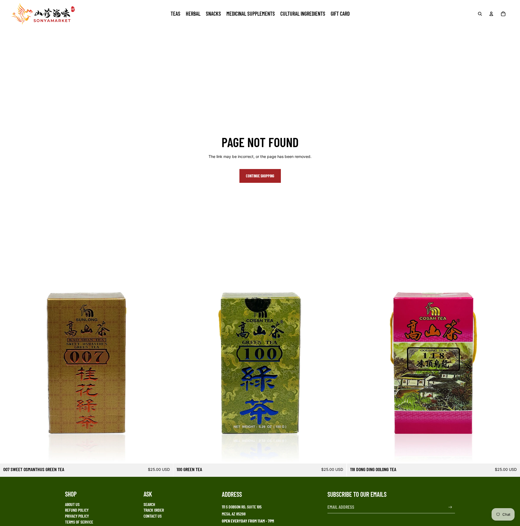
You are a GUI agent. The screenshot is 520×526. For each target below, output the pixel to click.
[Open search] (480, 14)
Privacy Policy (77, 515)
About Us (72, 504)
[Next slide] (512, 377)
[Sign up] (450, 507)
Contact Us (153, 515)
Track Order (154, 509)
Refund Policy (77, 509)
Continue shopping (260, 176)
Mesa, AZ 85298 (234, 513)
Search (149, 504)
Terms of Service (79, 521)
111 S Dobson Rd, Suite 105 (242, 506)
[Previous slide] (355, 377)
